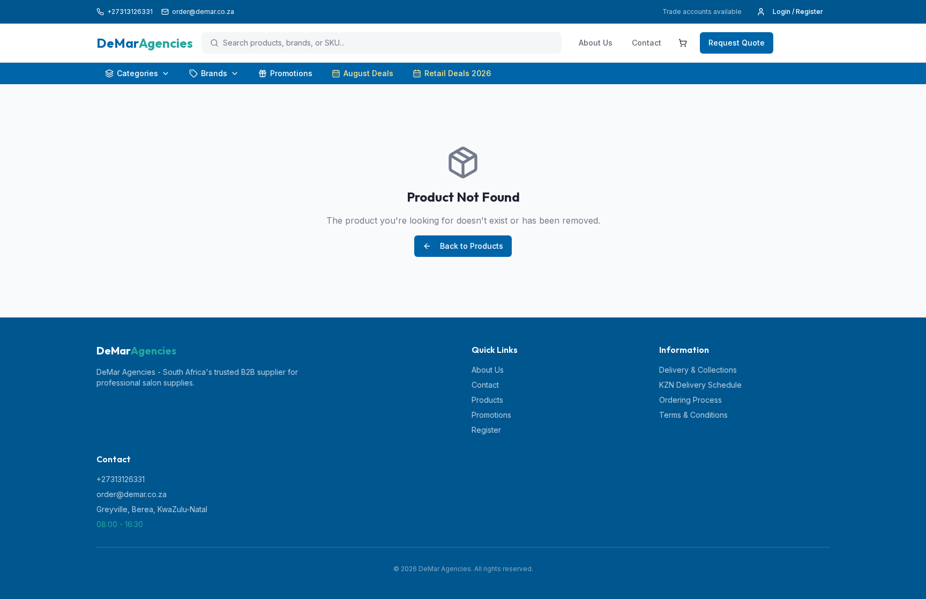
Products (487, 399)
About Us (596, 42)
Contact (646, 42)
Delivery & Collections (698, 369)
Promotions (291, 73)
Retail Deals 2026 (457, 73)
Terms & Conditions (693, 414)
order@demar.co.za (131, 494)
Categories (137, 73)
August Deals (368, 73)
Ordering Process (690, 399)
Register (486, 429)
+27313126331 (120, 479)
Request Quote (736, 42)
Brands (214, 73)
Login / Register (798, 12)
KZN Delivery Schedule (700, 384)
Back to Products (471, 245)
